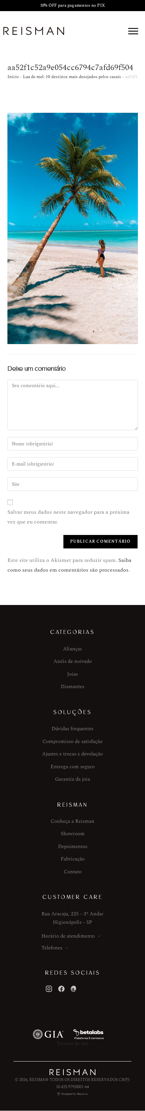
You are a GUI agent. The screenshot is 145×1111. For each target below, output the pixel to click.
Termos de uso (72, 1043)
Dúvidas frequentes (72, 729)
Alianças (72, 649)
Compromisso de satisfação (72, 741)
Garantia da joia (72, 779)
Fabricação (73, 859)
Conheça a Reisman (72, 821)
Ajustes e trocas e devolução (72, 754)
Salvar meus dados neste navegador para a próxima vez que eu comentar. (68, 517)
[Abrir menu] (133, 31)
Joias (72, 674)
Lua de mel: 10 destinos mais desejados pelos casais (72, 76)
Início (13, 76)
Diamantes (72, 687)
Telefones (51, 948)
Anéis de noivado (73, 661)
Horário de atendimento (68, 936)
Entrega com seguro (73, 767)
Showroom (73, 834)
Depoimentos (72, 846)
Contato (73, 872)
